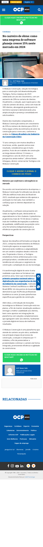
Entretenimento (23, 430)
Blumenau (19, 449)
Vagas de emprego (22, 443)
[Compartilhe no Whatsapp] (38, 287)
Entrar (5, 2)
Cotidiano (18, 426)
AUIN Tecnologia (30, 477)
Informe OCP (13, 435)
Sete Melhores (12, 439)
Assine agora (16, 2)
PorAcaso (23, 439)
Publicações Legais (27, 435)
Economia (35, 426)
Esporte (26, 426)
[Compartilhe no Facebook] (38, 277)
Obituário (32, 439)
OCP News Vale (18, 81)
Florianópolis (21, 454)
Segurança (8, 426)
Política (33, 430)
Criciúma (35, 449)
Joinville (27, 449)
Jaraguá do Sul (9, 449)
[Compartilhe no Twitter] (38, 282)
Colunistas (11, 430)
